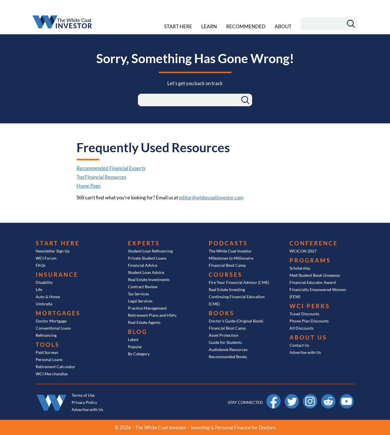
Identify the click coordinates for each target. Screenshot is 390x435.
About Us (308, 337)
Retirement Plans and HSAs (152, 315)
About (283, 26)
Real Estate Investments (149, 279)
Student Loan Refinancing (150, 250)
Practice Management (147, 308)
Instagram (310, 396)
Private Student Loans (147, 258)
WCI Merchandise (52, 373)
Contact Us (299, 345)
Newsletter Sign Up (53, 250)
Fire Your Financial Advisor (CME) (239, 282)
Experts (144, 243)
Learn (209, 26)
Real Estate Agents (144, 322)
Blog (137, 331)
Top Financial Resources (101, 177)
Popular (135, 346)
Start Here (178, 26)
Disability (44, 282)
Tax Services (138, 293)
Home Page (89, 186)
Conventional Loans (53, 328)
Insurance (57, 274)
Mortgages (58, 313)
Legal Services (140, 300)
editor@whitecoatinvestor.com (211, 198)
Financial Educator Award (313, 282)
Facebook (273, 396)
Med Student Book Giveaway (315, 275)
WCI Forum (46, 258)
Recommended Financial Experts (111, 168)
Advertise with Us (305, 352)
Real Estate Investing (227, 289)
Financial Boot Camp (227, 265)
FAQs (40, 265)
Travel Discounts (304, 313)
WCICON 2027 (303, 250)
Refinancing (46, 335)
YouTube (346, 396)
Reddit (328, 396)
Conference (314, 243)
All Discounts (301, 328)
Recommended (246, 26)
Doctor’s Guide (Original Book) (236, 320)
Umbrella (44, 303)
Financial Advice (142, 265)
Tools (48, 344)
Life (39, 289)
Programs (310, 260)
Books (221, 313)
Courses (225, 274)
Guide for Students (225, 342)
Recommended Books (228, 356)
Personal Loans (49, 359)
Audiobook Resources (228, 349)
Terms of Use (83, 395)
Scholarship (300, 268)
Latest (133, 339)
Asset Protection (223, 335)
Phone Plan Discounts (309, 320)
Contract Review (143, 286)
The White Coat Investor (230, 250)
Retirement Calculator (55, 366)
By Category (139, 353)
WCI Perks (310, 305)
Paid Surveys (47, 352)
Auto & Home (48, 296)
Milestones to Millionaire (231, 258)
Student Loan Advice (146, 272)
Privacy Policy (84, 402)
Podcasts (228, 243)
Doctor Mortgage (51, 320)
